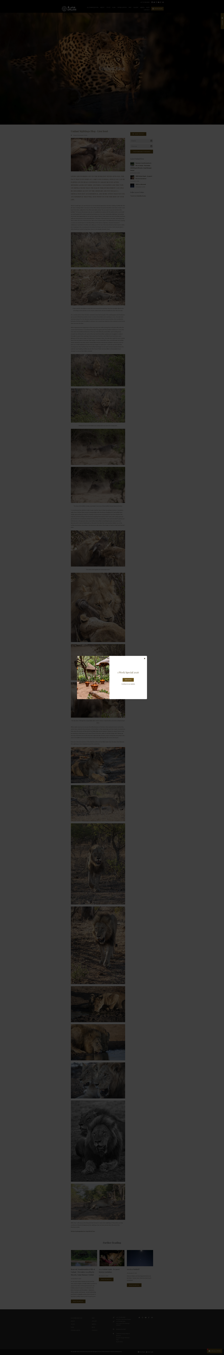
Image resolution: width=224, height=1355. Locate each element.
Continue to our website (128, 684)
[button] (144, 658)
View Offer (128, 679)
